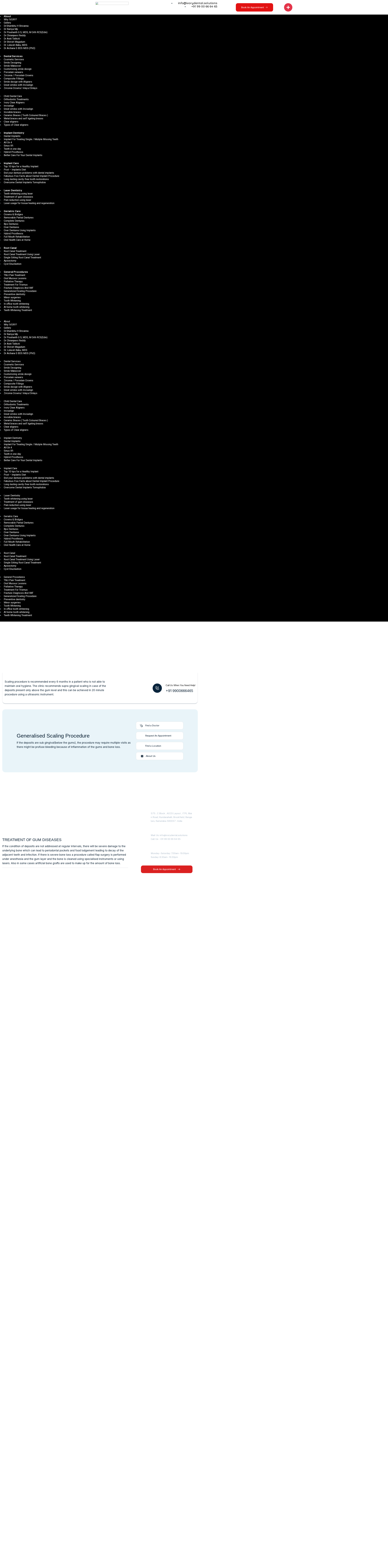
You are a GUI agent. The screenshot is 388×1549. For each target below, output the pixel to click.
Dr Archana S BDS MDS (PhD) (19, 48)
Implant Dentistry (14, 132)
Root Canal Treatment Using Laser (22, 254)
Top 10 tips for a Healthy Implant (21, 166)
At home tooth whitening (16, 307)
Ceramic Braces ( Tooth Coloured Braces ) (26, 115)
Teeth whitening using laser (18, 193)
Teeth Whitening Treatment (18, 310)
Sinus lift (8, 145)
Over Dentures (11, 227)
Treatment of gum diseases (18, 196)
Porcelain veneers (13, 72)
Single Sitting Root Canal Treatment (22, 257)
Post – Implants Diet (15, 169)
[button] (194, 318)
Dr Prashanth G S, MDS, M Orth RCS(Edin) (25, 32)
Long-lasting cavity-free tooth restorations (26, 179)
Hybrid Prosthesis (13, 152)
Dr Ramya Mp (11, 29)
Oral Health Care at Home (17, 239)
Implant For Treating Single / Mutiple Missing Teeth (31, 139)
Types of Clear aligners (16, 124)
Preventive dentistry (14, 294)
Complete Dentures (14, 220)
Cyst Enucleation (12, 263)
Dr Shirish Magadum (14, 41)
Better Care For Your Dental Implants (23, 155)
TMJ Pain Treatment (14, 275)
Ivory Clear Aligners (14, 102)
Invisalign (9, 105)
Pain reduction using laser (17, 200)
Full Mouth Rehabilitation (17, 236)
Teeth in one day (12, 148)
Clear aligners (11, 121)
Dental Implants (12, 136)
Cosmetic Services (14, 59)
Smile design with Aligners (18, 81)
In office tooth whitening (16, 303)
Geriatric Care (12, 211)
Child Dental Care (13, 96)
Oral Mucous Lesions (15, 278)
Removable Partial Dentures (18, 217)
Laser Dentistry (13, 190)
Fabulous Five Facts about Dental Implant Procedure (31, 176)
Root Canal (10, 247)
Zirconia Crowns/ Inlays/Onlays (20, 88)
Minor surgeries (12, 297)
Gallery (7, 22)
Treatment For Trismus (16, 284)
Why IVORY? (10, 19)
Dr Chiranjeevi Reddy (15, 35)
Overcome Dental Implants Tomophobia (25, 182)
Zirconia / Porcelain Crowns (18, 75)
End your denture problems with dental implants (29, 172)
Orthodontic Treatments (16, 99)
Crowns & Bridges (13, 214)
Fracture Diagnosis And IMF (18, 287)
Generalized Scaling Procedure (20, 291)
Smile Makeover (12, 65)
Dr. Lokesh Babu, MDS (15, 45)
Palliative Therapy (13, 281)
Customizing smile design (18, 69)
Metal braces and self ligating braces (23, 118)
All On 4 (8, 142)
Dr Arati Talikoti (12, 38)
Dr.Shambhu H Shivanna (16, 25)
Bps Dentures (11, 224)
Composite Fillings (14, 78)
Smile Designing (12, 62)
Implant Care (11, 163)
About (7, 16)
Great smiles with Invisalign (18, 84)
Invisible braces (12, 112)
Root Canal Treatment (15, 251)
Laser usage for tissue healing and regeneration (29, 203)
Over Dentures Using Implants (20, 230)
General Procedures (16, 271)
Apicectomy (10, 260)
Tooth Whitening (12, 300)
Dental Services (13, 56)
